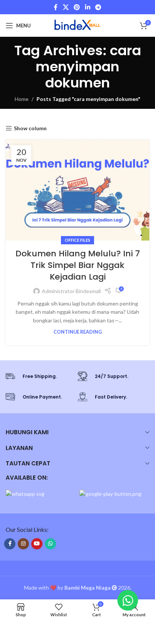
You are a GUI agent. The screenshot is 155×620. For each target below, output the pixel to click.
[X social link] (65, 7)
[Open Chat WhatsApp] (127, 600)
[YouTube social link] (37, 543)
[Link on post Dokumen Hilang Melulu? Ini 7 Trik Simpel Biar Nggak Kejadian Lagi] (77, 190)
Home (22, 99)
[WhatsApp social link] (50, 543)
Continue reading (77, 332)
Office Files (77, 240)
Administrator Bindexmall (71, 291)
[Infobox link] (38, 376)
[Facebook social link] (55, 7)
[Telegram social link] (98, 7)
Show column (30, 128)
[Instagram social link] (23, 543)
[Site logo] (77, 25)
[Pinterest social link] (76, 7)
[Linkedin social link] (87, 7)
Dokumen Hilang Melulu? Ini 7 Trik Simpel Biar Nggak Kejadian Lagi (77, 265)
